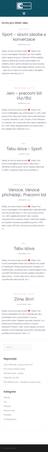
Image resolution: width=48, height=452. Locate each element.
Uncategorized (10, 419)
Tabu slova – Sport (24, 148)
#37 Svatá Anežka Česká (14, 369)
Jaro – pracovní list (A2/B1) (24, 95)
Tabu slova (24, 248)
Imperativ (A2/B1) (11, 378)
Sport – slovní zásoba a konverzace (24, 37)
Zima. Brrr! (24, 299)
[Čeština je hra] (24, 6)
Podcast (7, 406)
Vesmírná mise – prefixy (14, 373)
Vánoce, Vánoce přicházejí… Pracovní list (24, 192)
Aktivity (24, 29)
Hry (24, 144)
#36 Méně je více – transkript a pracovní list (22, 382)
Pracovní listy (24, 88)
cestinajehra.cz (10, 448)
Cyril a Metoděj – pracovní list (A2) (18, 365)
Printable (7, 415)
